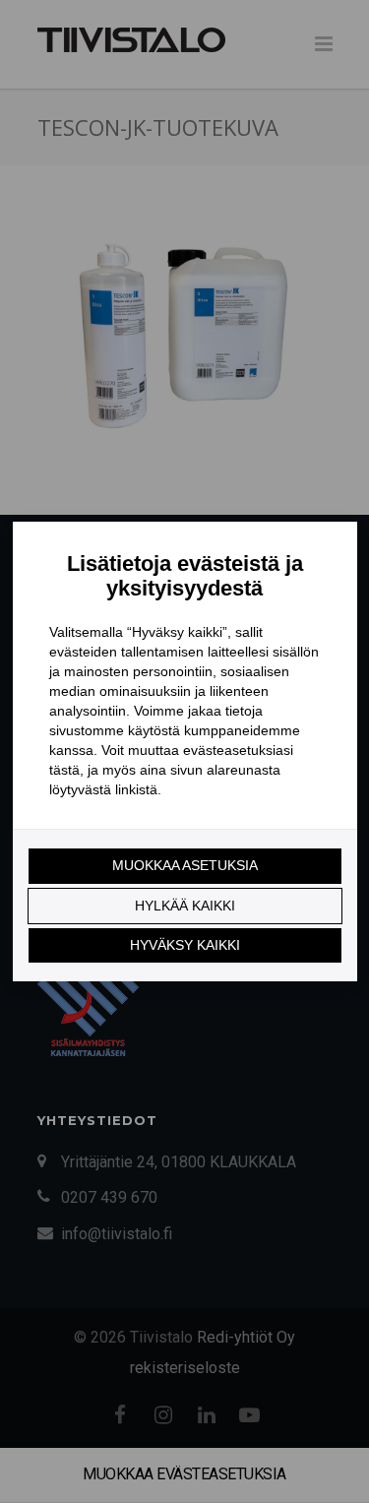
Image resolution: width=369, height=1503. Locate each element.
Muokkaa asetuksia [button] (185, 865)
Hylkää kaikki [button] (185, 905)
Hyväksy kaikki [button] (185, 945)
